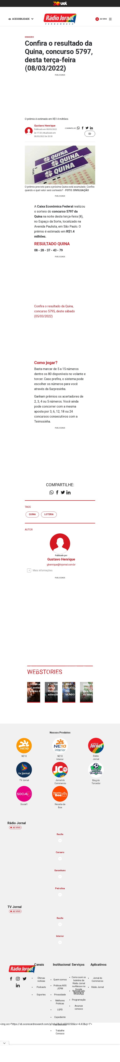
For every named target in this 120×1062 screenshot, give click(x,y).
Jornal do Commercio (97, 979)
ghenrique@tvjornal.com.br (61, 564)
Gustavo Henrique (44, 125)
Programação (79, 1000)
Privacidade (60, 994)
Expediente (60, 1017)
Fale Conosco (60, 1024)
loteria (48, 514)
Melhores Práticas (60, 1002)
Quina (32, 514)
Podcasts (41, 987)
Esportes (41, 994)
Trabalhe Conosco (60, 1032)
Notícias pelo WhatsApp (78, 992)
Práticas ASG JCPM (60, 987)
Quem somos (60, 979)
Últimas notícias (41, 979)
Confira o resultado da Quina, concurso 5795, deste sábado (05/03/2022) (54, 311)
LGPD (60, 1009)
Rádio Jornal (97, 987)
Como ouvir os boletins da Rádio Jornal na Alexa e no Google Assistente (79, 985)
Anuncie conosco (79, 1007)
